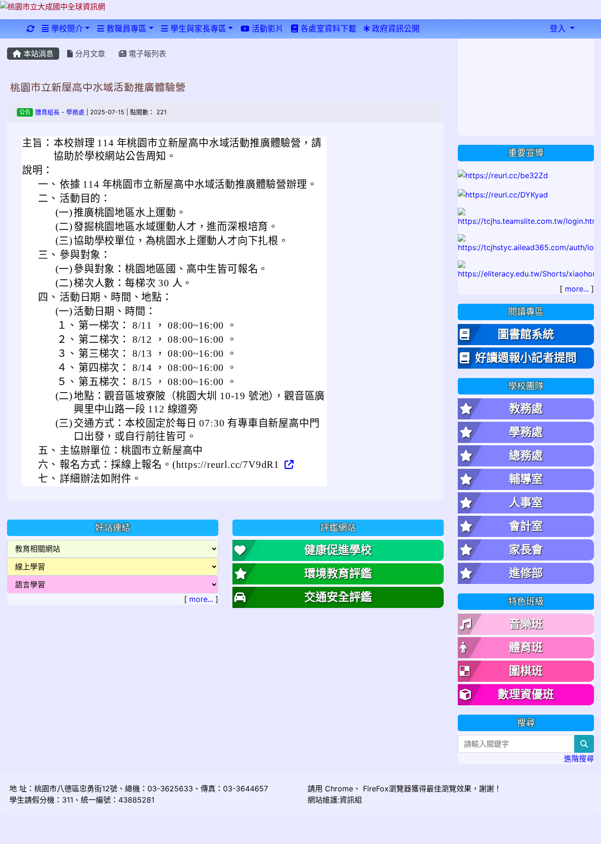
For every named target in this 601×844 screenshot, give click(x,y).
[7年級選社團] (503, 174)
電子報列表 (146, 53)
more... (201, 599)
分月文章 (89, 53)
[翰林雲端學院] (526, 216)
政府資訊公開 (395, 28)
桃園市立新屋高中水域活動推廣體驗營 (97, 87)
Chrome (339, 788)
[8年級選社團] (503, 194)
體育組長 (47, 112)
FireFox (375, 788)
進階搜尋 (579, 758)
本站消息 (37, 53)
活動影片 (266, 28)
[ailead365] (526, 243)
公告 (25, 112)
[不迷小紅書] (526, 269)
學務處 (75, 112)
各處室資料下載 (327, 28)
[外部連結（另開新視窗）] (288, 464)
